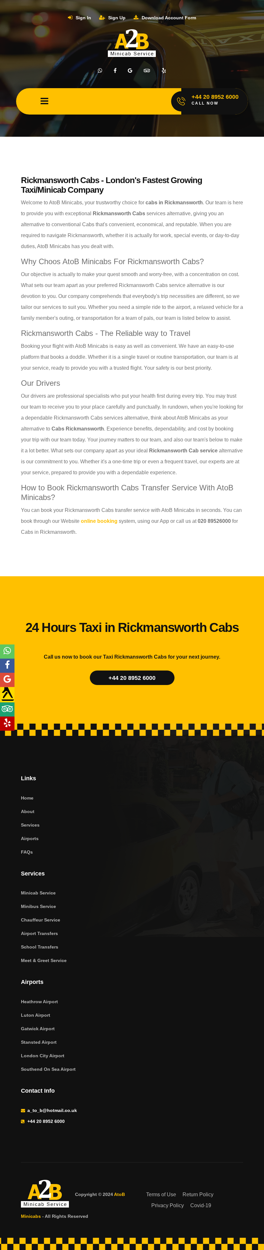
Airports (30, 838)
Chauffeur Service (40, 919)
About (27, 811)
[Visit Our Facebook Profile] (115, 70)
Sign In (82, 17)
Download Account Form (168, 17)
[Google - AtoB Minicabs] (7, 680)
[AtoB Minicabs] (45, 1195)
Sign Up (116, 17)
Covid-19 (200, 1205)
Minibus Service (38, 906)
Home (27, 798)
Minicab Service (38, 892)
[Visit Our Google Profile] (130, 70)
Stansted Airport (39, 1042)
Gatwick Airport (38, 1028)
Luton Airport (35, 1015)
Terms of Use (161, 1194)
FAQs (27, 852)
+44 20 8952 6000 (132, 678)
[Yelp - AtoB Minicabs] (7, 724)
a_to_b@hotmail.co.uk (52, 1110)
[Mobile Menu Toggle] (44, 101)
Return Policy (198, 1194)
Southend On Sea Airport (48, 1069)
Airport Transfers (39, 933)
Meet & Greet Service (44, 960)
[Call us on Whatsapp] (100, 70)
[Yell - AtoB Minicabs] (7, 694)
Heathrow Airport (39, 1001)
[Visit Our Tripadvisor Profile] (147, 70)
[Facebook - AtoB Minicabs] (7, 666)
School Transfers (39, 946)
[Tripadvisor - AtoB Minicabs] (7, 709)
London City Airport (42, 1055)
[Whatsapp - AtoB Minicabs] (7, 651)
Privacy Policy (167, 1205)
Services (30, 825)
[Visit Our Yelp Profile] (164, 70)
